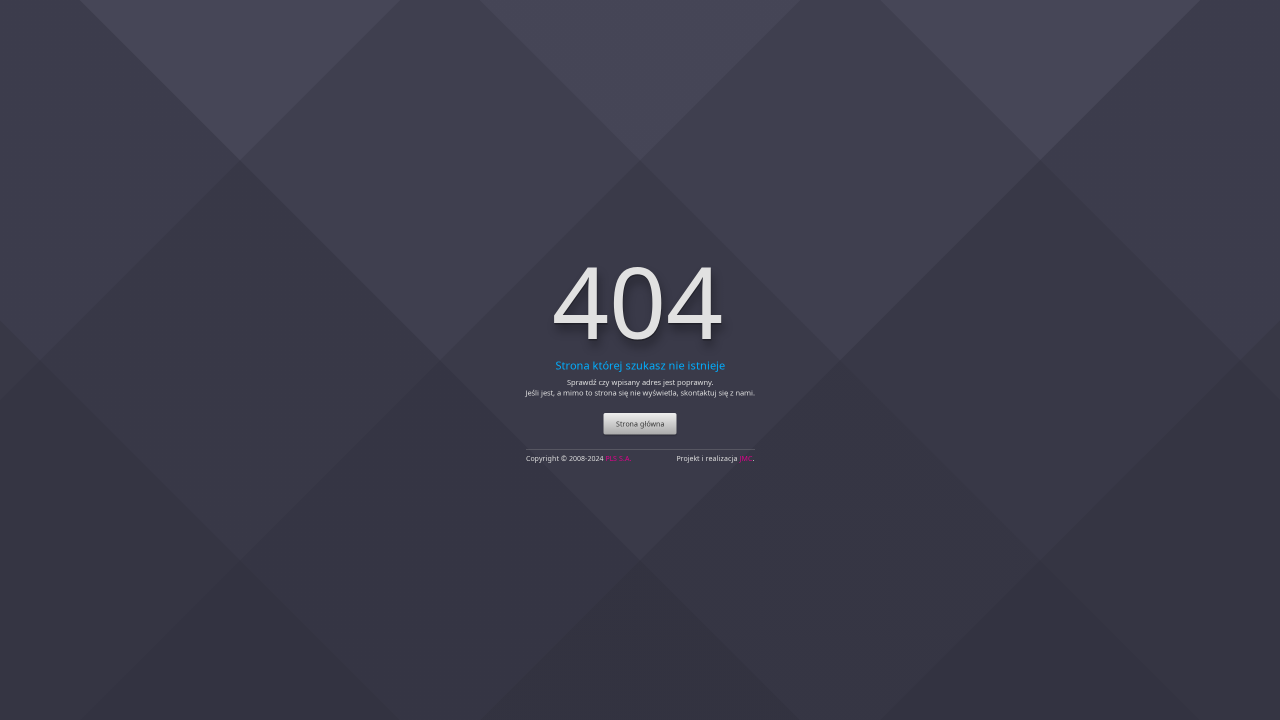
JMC (746, 458)
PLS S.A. (619, 458)
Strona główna (640, 423)
